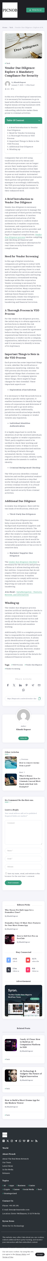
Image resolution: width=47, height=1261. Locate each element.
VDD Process (18, 665)
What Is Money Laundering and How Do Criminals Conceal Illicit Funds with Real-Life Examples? (29, 781)
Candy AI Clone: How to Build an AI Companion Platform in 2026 (30, 1043)
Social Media (28, 1189)
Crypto (7, 1189)
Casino (32, 1186)
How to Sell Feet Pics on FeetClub (27, 934)
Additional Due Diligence (21, 147)
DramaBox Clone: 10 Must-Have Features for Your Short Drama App (22, 921)
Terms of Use (7, 1257)
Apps (12, 1186)
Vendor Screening (13, 669)
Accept (40, 1254)
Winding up (14, 149)
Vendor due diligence (34, 665)
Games (17, 1189)
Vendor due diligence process (23, 235)
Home (4, 27)
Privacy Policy (21, 1254)
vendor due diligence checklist (23, 562)
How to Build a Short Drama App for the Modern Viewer (22, 1101)
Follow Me (23, 738)
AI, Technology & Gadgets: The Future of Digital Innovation (31, 1073)
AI (5, 1186)
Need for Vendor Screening (22, 133)
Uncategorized (10, 1193)
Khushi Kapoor (20, 82)
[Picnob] (9, 10)
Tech (11, 27)
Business (22, 1186)
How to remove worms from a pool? (29, 764)
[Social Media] (14, 960)
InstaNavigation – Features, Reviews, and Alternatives (23, 593)
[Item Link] (9, 936)
